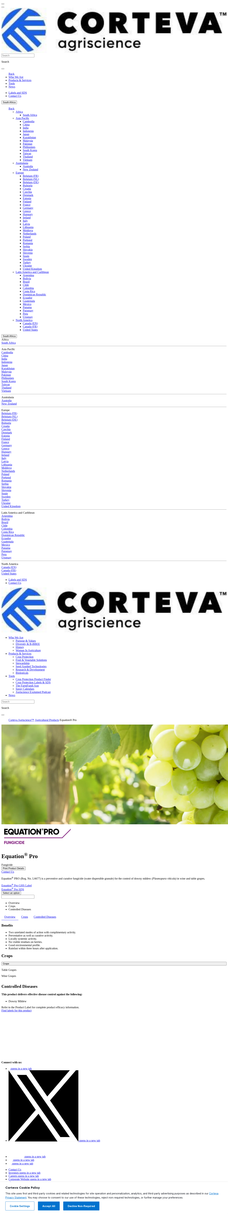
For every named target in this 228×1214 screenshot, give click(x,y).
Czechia (27, 191)
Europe (20, 172)
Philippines (29, 147)
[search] (2, 68)
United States (30, 329)
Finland (27, 201)
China (26, 124)
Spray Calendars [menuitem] (25, 688)
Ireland (27, 217)
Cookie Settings (20, 1206)
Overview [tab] (9, 916)
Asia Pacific (22, 118)
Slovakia (28, 249)
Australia (28, 166)
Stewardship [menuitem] (23, 663)
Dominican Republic (34, 294)
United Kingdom (32, 268)
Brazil (26, 281)
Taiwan (27, 153)
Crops (12, 906)
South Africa (9, 102)
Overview (14, 902)
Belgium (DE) (31, 182)
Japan (26, 134)
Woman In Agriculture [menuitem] (28, 650)
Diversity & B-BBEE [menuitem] (28, 643)
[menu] (2, 3)
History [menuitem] (20, 647)
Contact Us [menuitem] (15, 95)
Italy (25, 220)
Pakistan (27, 143)
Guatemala (29, 300)
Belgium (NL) (31, 179)
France (26, 204)
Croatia (27, 188)
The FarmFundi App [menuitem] (27, 685)
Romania (28, 243)
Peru (25, 313)
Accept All (48, 1206)
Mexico (27, 304)
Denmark (28, 195)
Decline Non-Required (81, 1206)
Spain (26, 256)
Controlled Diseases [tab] (45, 916)
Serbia (26, 246)
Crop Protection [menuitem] (24, 656)
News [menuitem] (12, 86)
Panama (27, 307)
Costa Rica (29, 291)
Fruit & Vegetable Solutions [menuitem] (31, 660)
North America (24, 320)
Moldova (28, 230)
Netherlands (29, 233)
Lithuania (28, 227)
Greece (27, 211)
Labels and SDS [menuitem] (18, 92)
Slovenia (28, 252)
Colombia (28, 288)
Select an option (11, 893)
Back (11, 73)
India (25, 127)
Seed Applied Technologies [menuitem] (31, 666)
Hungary (28, 214)
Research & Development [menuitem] (30, 669)
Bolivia (27, 278)
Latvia (26, 223)
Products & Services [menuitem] (20, 80)
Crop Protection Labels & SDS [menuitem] (33, 682)
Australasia (22, 163)
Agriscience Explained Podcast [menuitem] (33, 692)
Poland (27, 236)
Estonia (27, 198)
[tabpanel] (114, 937)
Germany (28, 207)
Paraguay (28, 310)
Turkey (27, 262)
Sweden (27, 259)
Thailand (28, 156)
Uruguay (28, 316)
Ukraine (27, 265)
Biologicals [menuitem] (22, 672)
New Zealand (30, 169)
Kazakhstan (29, 137)
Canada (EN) (30, 323)
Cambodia (28, 121)
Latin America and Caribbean (32, 272)
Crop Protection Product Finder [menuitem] (33, 679)
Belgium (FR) (30, 175)
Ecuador (27, 297)
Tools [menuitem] (12, 83)
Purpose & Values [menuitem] (26, 640)
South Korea (30, 150)
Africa (19, 111)
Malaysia (28, 140)
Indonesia (28, 131)
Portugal (27, 240)
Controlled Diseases (20, 909)
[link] (16, 1010)
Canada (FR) (30, 326)
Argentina (28, 275)
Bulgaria (27, 185)
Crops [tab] (24, 916)
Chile (26, 284)
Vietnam (27, 159)
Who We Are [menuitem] (16, 77)
